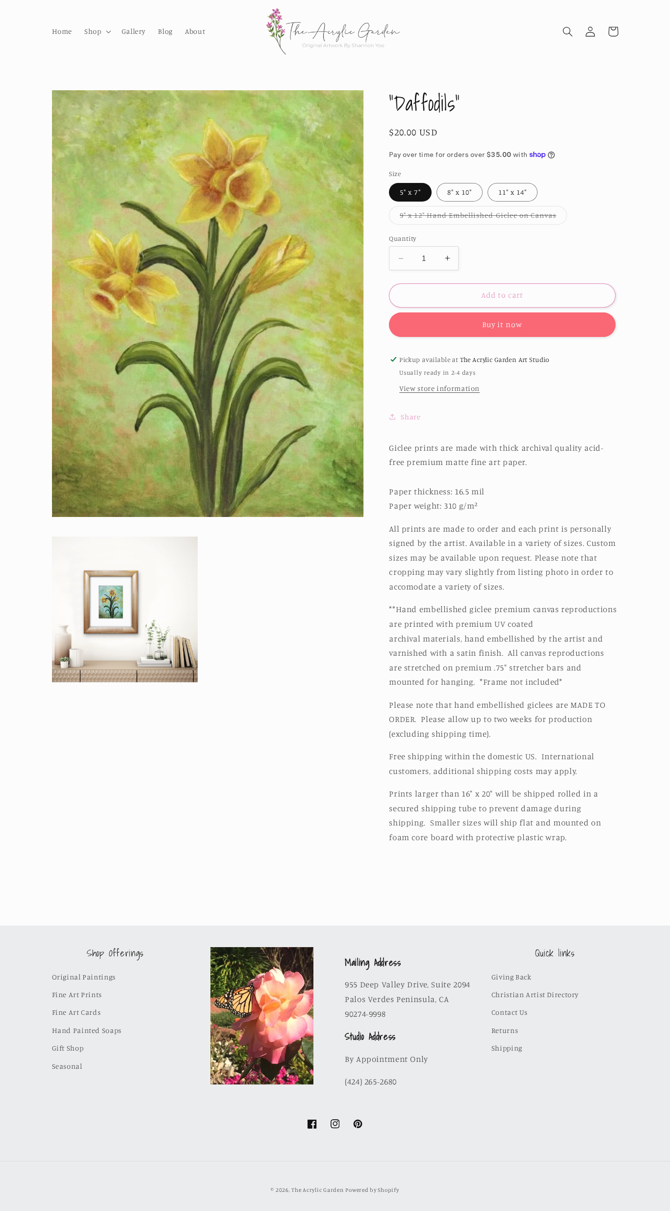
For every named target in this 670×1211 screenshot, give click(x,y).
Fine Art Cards (76, 1012)
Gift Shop (68, 1048)
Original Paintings (84, 977)
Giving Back (511, 977)
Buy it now (502, 324)
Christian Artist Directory (535, 994)
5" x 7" (410, 191)
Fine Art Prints (77, 994)
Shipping (506, 1048)
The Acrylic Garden (317, 1189)
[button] (96, 31)
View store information (439, 388)
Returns (504, 1030)
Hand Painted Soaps (87, 1030)
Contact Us (509, 1012)
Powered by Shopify (372, 1189)
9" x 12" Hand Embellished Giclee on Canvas (483, 217)
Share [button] (410, 416)
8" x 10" (459, 191)
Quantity (402, 238)
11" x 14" (512, 191)
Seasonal (67, 1066)
